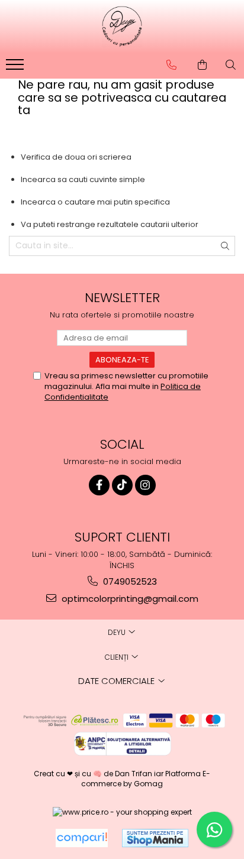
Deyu (117, 632)
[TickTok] (122, 485)
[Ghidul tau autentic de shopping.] (82, 838)
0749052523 (129, 581)
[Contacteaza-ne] (171, 65)
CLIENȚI (117, 657)
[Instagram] (145, 485)
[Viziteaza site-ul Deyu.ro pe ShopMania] (155, 838)
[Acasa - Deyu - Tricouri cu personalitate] (122, 26)
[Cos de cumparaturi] (202, 65)
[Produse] (16, 68)
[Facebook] (99, 485)
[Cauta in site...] (230, 65)
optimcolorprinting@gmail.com (128, 598)
